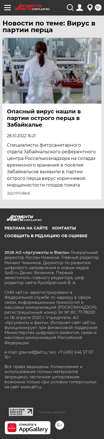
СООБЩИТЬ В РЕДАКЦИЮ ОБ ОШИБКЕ (45, 235)
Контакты (64, 228)
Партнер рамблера (52, 412)
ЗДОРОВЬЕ (18, 193)
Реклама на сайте (26, 228)
